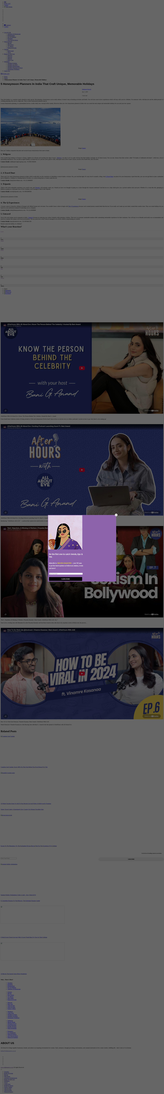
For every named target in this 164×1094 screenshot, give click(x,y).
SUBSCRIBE (65, 579)
